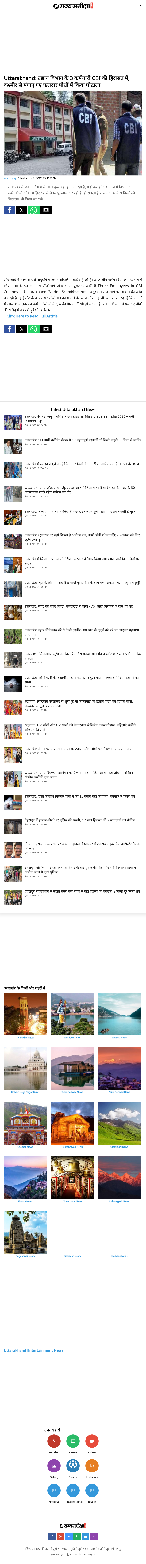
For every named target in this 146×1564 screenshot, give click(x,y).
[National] (54, 1490)
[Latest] (73, 1441)
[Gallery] (54, 1465)
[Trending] (54, 1441)
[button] (9, 210)
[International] (73, 1490)
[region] (73, 43)
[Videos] (92, 1441)
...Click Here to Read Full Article (31, 316)
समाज (6, 178)
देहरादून (13, 178)
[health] (92, 1490)
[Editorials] (92, 1465)
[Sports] (73, 1465)
